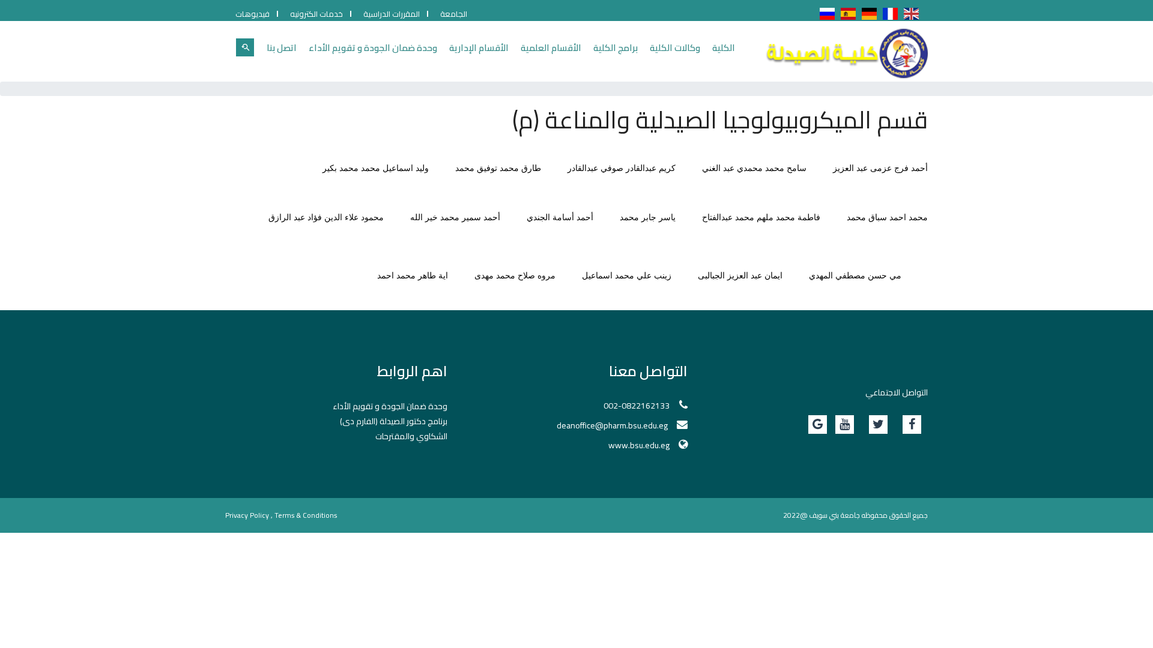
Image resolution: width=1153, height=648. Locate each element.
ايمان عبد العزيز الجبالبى (740, 275)
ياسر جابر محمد (648, 217)
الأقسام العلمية (551, 47)
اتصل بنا (282, 47)
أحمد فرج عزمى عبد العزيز (880, 168)
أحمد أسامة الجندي (560, 217)
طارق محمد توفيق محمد (498, 168)
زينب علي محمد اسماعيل (626, 275)
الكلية (723, 47)
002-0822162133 (637, 405)
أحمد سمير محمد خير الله (455, 217)
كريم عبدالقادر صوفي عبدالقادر (621, 168)
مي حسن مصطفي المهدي (855, 275)
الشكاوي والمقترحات (411, 436)
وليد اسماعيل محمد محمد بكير (375, 168)
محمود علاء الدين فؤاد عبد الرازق (326, 217)
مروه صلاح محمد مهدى (514, 275)
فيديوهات (252, 14)
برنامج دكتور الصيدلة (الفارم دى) (393, 421)
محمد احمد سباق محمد (887, 217)
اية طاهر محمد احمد (412, 275)
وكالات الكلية (675, 47)
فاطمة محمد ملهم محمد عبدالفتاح (761, 217)
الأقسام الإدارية (479, 47)
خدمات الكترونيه (316, 14)
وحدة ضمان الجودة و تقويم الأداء (373, 47)
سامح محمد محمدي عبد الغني (754, 168)
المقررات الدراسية (391, 14)
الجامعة (453, 14)
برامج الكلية (615, 47)
